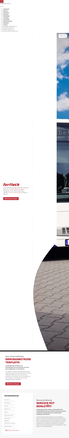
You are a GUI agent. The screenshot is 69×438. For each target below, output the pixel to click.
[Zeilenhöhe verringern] (11, 29)
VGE (21, 376)
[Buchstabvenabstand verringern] (16, 31)
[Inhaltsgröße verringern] (14, 26)
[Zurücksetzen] (1, 6)
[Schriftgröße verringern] (12, 28)
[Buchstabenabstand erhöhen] (17, 31)
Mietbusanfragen (11, 198)
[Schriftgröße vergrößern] (13, 28)
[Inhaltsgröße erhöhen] (16, 26)
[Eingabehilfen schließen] (3, 6)
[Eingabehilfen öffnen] (1, 1)
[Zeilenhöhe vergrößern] (13, 29)
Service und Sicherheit (16, 192)
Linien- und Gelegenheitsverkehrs (15, 189)
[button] (63, 36)
